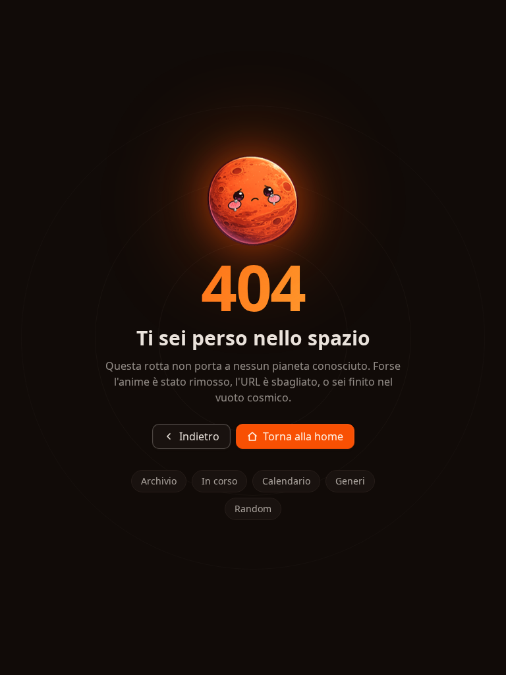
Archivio (159, 481)
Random (253, 508)
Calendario (286, 481)
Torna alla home (303, 436)
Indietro (199, 436)
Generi (350, 481)
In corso (219, 481)
